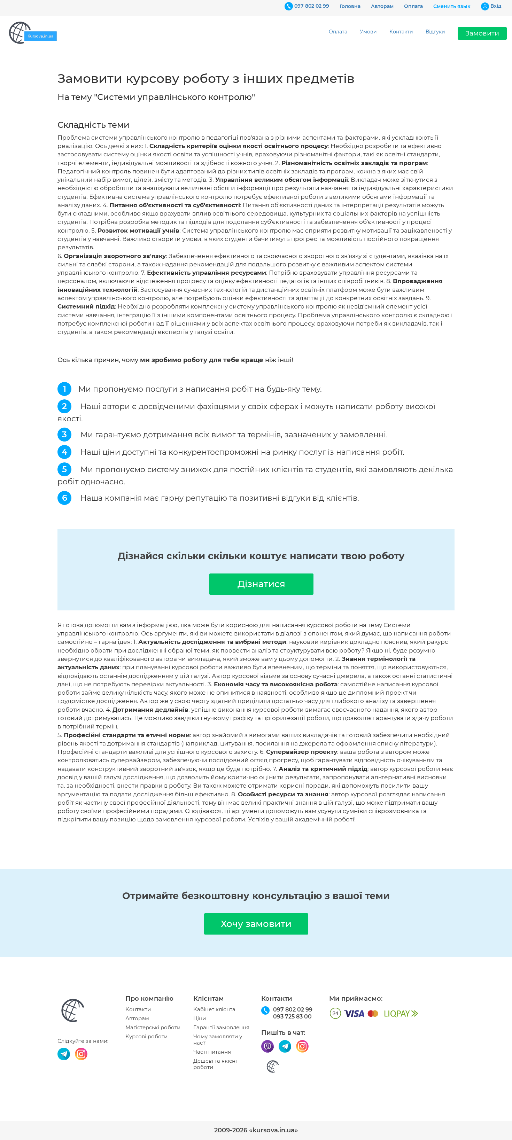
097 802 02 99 (311, 6)
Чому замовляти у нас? (217, 1039)
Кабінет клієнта (214, 1009)
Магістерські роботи (152, 1027)
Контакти (401, 32)
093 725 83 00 (292, 1016)
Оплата (413, 6)
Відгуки (435, 32)
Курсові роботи (146, 1036)
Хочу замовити (256, 923)
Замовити (482, 33)
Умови (368, 32)
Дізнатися (261, 583)
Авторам (382, 6)
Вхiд (496, 6)
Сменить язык (452, 6)
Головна (350, 6)
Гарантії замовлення (221, 1027)
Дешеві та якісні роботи (215, 1064)
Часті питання (212, 1052)
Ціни (199, 1018)
